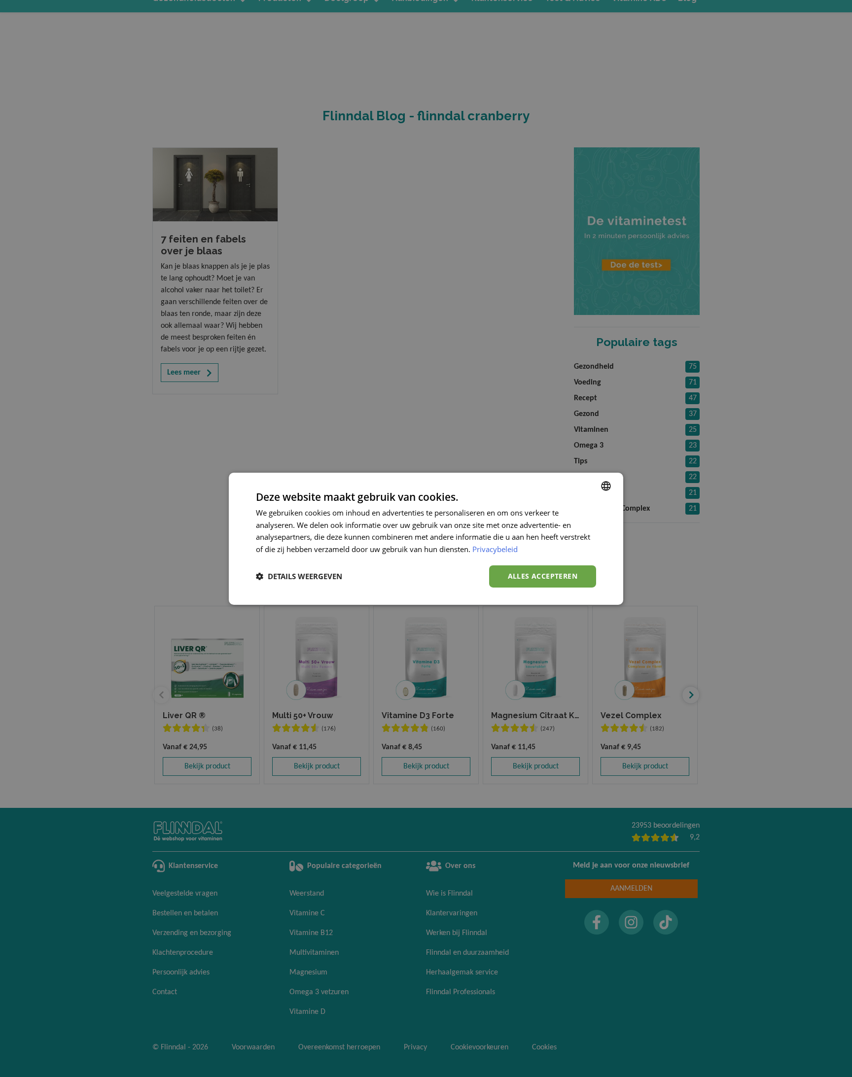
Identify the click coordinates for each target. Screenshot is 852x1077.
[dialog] (426, 538)
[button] (299, 576)
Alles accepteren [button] (542, 576)
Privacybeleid (495, 549)
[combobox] (606, 485)
